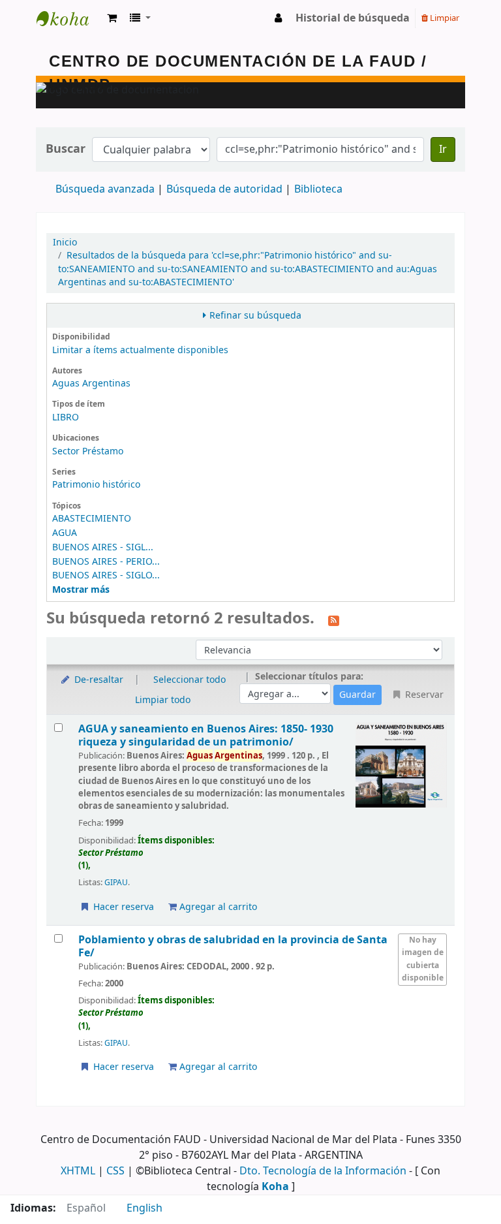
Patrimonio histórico (96, 485)
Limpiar (443, 18)
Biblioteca (318, 189)
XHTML (78, 1171)
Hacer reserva (122, 907)
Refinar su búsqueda (255, 315)
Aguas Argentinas (91, 383)
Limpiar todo (162, 700)
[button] (112, 18)
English (144, 1208)
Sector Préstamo (87, 451)
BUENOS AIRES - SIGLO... (106, 575)
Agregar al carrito (217, 907)
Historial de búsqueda (353, 18)
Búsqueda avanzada (105, 189)
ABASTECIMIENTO (91, 519)
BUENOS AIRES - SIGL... (102, 547)
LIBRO (65, 417)
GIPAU (116, 882)
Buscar (65, 149)
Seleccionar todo (189, 680)
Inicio (65, 242)
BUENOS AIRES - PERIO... (106, 562)
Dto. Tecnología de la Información (322, 1171)
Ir (443, 149)
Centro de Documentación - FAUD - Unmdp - (69, 18)
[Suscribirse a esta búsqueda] (333, 619)
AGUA (64, 533)
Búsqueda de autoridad (224, 189)
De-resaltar (97, 680)
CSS (115, 1171)
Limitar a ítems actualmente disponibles (140, 350)
